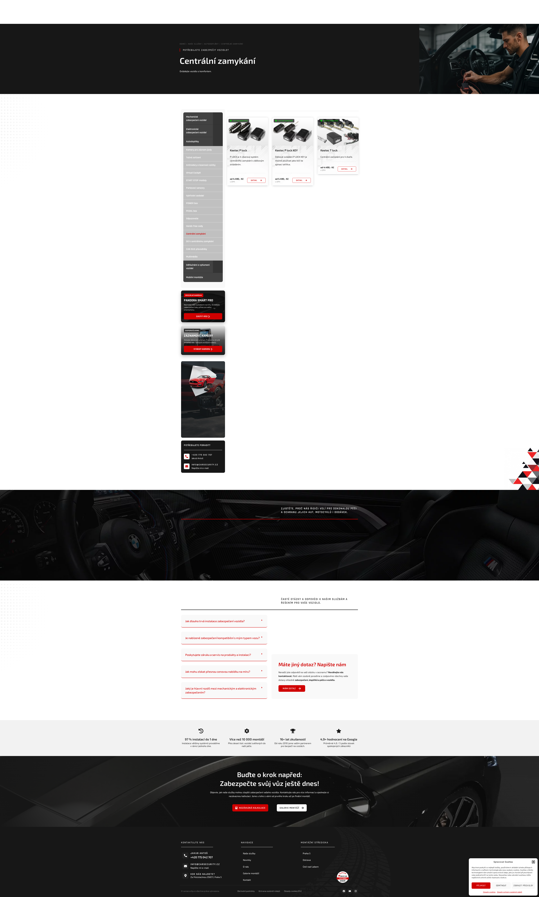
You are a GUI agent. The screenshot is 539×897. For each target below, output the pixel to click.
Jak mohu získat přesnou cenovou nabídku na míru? (217, 671)
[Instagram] (355, 891)
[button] (533, 862)
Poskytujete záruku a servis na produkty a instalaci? (218, 654)
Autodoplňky (211, 44)
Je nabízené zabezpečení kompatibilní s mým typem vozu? (222, 638)
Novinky (247, 860)
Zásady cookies (489, 892)
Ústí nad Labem (311, 866)
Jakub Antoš (199, 853)
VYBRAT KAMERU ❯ (203, 349)
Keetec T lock (329, 150)
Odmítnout (501, 885)
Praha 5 (306, 853)
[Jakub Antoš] (185, 855)
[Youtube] (350, 891)
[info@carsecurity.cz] (186, 466)
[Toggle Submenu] (218, 118)
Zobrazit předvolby (523, 885)
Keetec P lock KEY (286, 150)
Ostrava (307, 860)
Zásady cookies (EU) (293, 891)
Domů (183, 44)
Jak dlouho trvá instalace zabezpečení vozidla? (215, 621)
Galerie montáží (251, 873)
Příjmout (481, 885)
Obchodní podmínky (246, 891)
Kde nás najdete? (202, 874)
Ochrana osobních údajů (269, 891)
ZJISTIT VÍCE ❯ (203, 316)
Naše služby (195, 44)
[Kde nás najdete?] (185, 876)
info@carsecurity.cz (205, 464)
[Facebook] (344, 891)
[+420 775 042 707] (186, 456)
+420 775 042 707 (202, 454)
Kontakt (247, 879)
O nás (246, 866)
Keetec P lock (238, 150)
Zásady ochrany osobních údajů (509, 892)
